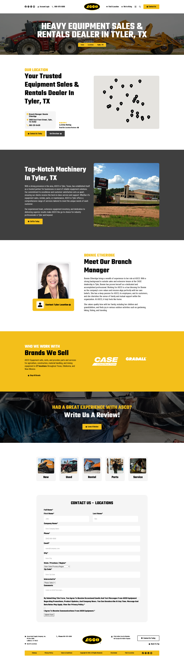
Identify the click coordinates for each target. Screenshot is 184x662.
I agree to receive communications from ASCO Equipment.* (69, 611)
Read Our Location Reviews (68, 128)
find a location (114, 6)
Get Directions (54, 133)
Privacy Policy (49, 653)
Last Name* (98, 513)
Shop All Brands (35, 375)
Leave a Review (93, 426)
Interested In (50, 579)
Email (46, 543)
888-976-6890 (59, 6)
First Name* (49, 513)
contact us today (149, 638)
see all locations (32, 644)
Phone (47, 533)
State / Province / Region (55, 563)
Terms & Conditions (66, 653)
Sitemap (34, 653)
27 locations (41, 366)
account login (44, 6)
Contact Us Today (36, 133)
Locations (90, 45)
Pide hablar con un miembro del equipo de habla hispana (122, 638)
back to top (155, 644)
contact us (152, 6)
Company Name (51, 523)
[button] (121, 103)
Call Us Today (34, 221)
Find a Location (129, 653)
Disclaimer (114, 653)
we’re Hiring (128, 6)
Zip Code (48, 569)
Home (82, 45)
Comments (48, 585)
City (46, 553)
